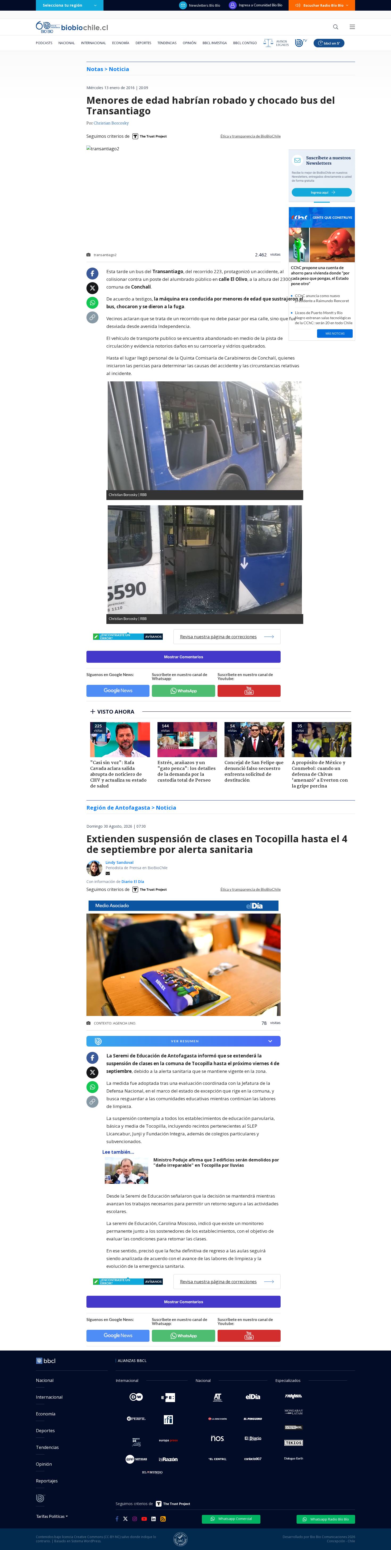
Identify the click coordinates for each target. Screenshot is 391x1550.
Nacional (67, 43)
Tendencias (166, 43)
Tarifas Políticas (50, 1516)
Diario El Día (133, 881)
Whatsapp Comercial (235, 1518)
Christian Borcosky (111, 123)
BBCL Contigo (245, 43)
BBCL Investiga (215, 43)
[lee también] (128, 1170)
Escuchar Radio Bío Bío (323, 5)
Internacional (93, 43)
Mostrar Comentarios (183, 657)
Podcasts (44, 43)
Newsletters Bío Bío (204, 5)
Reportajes (47, 1481)
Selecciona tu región (62, 5)
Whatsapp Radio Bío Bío (329, 1519)
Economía (120, 43)
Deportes (143, 43)
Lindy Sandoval (120, 862)
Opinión (189, 43)
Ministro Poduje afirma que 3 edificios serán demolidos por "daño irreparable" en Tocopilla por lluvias (216, 1162)
